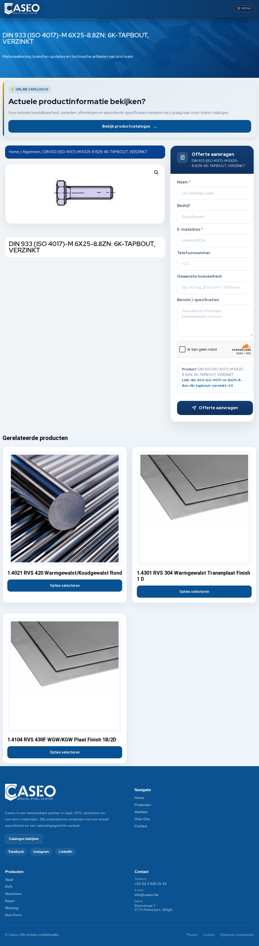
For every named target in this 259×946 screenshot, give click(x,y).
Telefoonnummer (193, 253)
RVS (8, 887)
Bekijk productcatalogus (129, 126)
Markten (141, 812)
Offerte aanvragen (218, 407)
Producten (143, 805)
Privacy (192, 935)
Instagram (41, 852)
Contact (141, 826)
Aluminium (13, 894)
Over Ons (142, 819)
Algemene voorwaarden (237, 935)
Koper (10, 901)
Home (14, 151)
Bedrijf (183, 205)
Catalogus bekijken (24, 839)
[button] (156, 172)
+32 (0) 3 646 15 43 (150, 884)
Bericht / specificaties (198, 300)
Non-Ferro (13, 915)
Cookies (209, 935)
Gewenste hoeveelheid (199, 276)
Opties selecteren (65, 586)
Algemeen (31, 151)
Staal (9, 880)
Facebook (16, 852)
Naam (184, 182)
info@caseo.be (147, 895)
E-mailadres (190, 229)
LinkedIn (65, 852)
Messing (11, 908)
